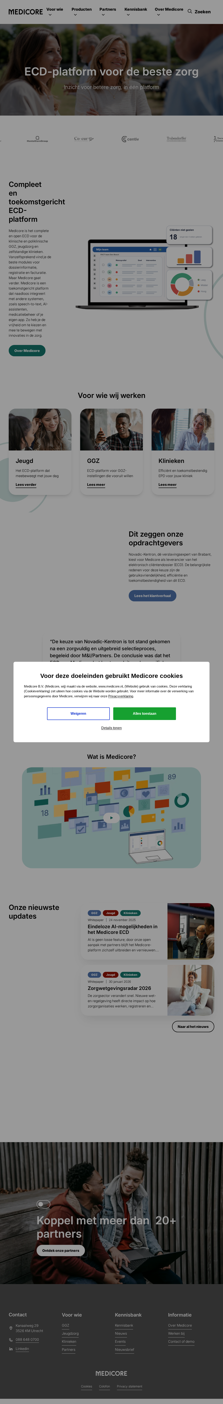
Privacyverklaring (120, 696)
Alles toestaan (144, 713)
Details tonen (111, 728)
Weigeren (78, 713)
